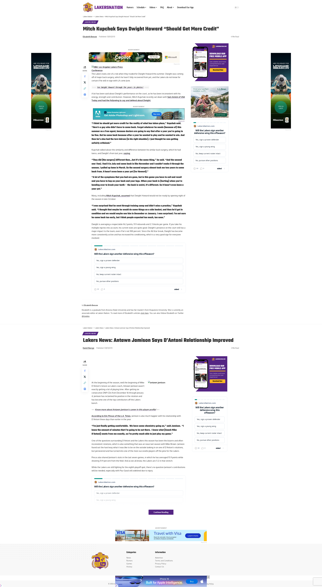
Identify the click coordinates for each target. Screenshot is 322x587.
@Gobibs (86, 316)
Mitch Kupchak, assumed (118, 195)
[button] (85, 88)
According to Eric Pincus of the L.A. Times (111, 416)
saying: (127, 153)
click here (145, 313)
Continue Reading (161, 512)
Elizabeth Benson (90, 36)
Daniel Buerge (88, 348)
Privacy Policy (208, 584)
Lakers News (90, 22)
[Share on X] (85, 82)
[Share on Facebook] (85, 76)
